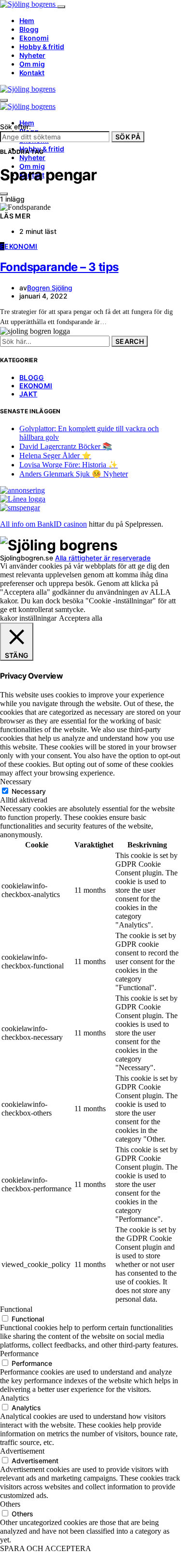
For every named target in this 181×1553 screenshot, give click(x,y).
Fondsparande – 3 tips (59, 267)
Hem (26, 20)
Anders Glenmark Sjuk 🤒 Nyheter (73, 474)
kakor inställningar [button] (28, 618)
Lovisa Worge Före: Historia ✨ (68, 465)
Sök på (127, 137)
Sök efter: (15, 127)
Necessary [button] (15, 781)
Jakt (28, 394)
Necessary (29, 791)
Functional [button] (16, 1309)
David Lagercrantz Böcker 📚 (65, 446)
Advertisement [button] (22, 1451)
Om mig (32, 64)
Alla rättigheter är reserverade (103, 558)
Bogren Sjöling (49, 288)
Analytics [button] (14, 1398)
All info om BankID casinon (43, 524)
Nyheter (32, 55)
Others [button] (10, 1504)
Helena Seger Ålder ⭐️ (55, 455)
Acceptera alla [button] (80, 618)
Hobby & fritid (41, 46)
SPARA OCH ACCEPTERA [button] (45, 1548)
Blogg (29, 29)
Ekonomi (34, 38)
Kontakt (31, 72)
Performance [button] (19, 1353)
